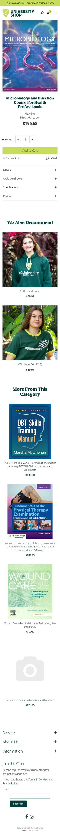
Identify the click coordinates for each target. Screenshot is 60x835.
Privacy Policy (9, 783)
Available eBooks (12, 178)
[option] (30, 56)
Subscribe (18, 803)
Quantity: (7, 139)
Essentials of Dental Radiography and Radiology (30, 700)
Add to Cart (30, 150)
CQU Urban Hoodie (30, 291)
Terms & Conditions (39, 779)
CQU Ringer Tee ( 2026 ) (30, 364)
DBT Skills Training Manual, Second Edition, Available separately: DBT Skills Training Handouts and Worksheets (30, 466)
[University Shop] (19, 13)
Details (7, 170)
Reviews (7, 196)
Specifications (10, 187)
